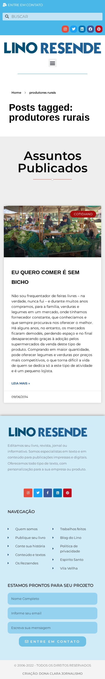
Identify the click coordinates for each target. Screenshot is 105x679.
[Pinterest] (98, 29)
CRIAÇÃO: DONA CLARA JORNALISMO (52, 673)
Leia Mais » (20, 383)
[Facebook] (90, 29)
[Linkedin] (82, 29)
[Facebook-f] (48, 493)
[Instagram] (65, 29)
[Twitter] (73, 29)
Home (16, 92)
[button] (52, 63)
